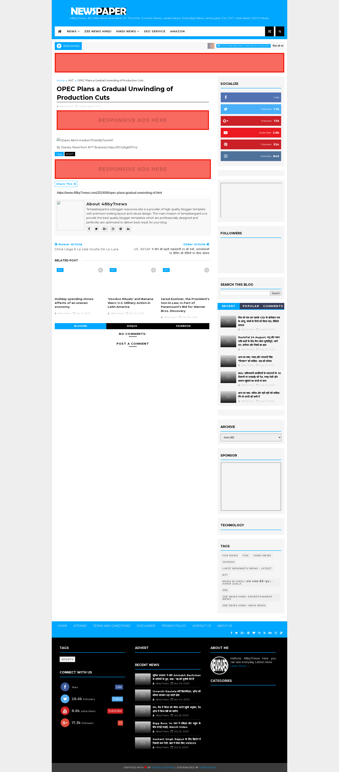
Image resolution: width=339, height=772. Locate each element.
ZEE (225, 590)
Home (61, 80)
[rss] (264, 633)
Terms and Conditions (111, 626)
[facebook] (231, 633)
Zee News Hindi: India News (244, 605)
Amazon (177, 31)
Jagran (228, 561)
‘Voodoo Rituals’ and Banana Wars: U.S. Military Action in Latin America (130, 303)
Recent (229, 306)
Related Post (66, 260)
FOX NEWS (230, 555)
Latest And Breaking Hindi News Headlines (233, 45)
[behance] (270, 633)
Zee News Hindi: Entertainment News (247, 597)
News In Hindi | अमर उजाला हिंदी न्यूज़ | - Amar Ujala (247, 582)
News (72, 31)
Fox (246, 555)
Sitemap (80, 626)
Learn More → (240, 666)
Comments (273, 306)
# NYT (70, 154)
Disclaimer (146, 626)
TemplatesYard (163, 767)
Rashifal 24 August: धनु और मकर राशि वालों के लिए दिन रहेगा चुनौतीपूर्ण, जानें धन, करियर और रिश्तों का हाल (259, 341)
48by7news (208, 767)
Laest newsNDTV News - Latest (247, 568)
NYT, (99, 106)
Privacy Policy (174, 626)
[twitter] (236, 633)
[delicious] (281, 633)
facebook (183, 325)
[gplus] (242, 633)
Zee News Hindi (97, 31)
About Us (224, 626)
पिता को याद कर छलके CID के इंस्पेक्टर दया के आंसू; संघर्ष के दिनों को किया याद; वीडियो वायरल (259, 321)
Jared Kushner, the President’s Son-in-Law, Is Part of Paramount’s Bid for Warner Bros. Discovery (185, 305)
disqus (132, 325)
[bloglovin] (254, 633)
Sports (67, 659)
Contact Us (201, 626)
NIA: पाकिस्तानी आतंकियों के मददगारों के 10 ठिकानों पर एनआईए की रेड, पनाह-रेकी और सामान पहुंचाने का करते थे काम (259, 377)
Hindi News (126, 31)
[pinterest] (248, 633)
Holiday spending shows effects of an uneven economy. (74, 303)
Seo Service (154, 31)
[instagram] (276, 633)
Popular (251, 306)
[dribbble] (259, 633)
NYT (71, 80)
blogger (80, 325)
